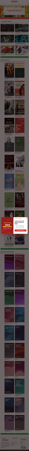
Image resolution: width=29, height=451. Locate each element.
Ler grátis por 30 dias (20, 230)
